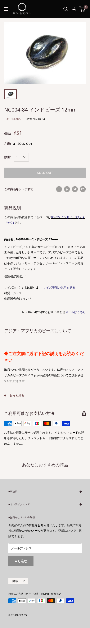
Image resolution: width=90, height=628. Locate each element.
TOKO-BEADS (12, 119)
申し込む (21, 561)
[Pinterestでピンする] (67, 189)
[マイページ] (74, 9)
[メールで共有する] (83, 189)
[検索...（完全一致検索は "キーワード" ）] (65, 9)
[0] (82, 9)
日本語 (14, 581)
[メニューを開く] (6, 9)
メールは (75, 312)
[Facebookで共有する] (59, 189)
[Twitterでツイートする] (75, 189)
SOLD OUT (45, 173)
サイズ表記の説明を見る (59, 287)
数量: (7, 157)
